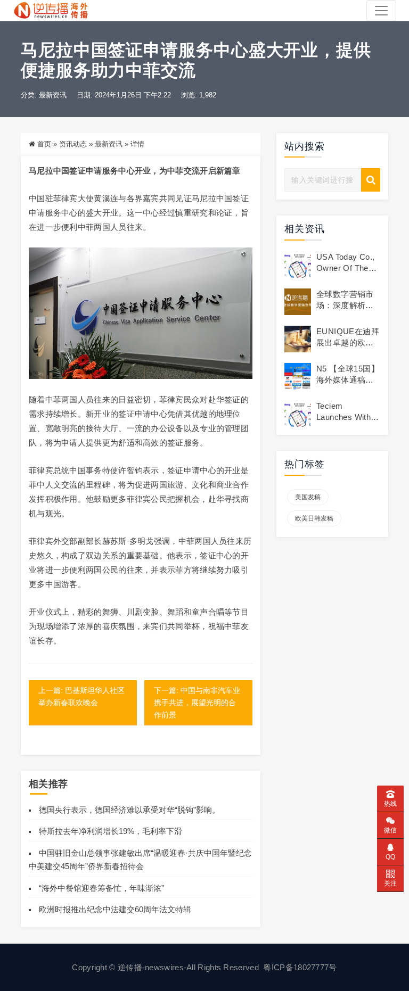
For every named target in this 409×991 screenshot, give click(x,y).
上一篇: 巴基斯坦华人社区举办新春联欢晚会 (81, 696)
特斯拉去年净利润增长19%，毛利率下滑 (110, 831)
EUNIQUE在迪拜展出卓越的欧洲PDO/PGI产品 (347, 342)
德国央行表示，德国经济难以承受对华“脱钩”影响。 (129, 809)
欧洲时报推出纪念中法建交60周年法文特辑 (115, 909)
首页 (44, 144)
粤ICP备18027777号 (300, 967)
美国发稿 (308, 497)
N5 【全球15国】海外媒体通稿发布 (347, 379)
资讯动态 (73, 144)
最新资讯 (53, 95)
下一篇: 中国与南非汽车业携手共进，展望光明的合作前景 (197, 702)
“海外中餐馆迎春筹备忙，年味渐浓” (101, 888)
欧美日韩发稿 (314, 518)
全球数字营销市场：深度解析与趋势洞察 (345, 305)
